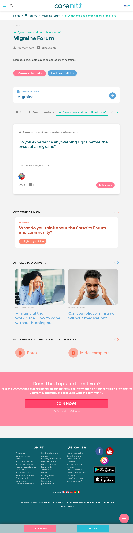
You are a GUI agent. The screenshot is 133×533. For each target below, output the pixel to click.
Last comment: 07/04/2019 (33, 165)
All (21, 112)
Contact (45, 478)
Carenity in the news (51, 459)
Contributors (22, 470)
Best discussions (43, 112)
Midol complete (95, 353)
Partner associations (26, 467)
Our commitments (25, 484)
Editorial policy (48, 461)
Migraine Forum (51, 15)
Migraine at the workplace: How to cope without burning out (37, 318)
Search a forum (74, 456)
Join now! (66, 404)
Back (17, 25)
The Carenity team (24, 461)
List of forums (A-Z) (76, 470)
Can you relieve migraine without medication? (91, 315)
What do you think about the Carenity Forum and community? (62, 230)
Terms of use (47, 470)
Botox (32, 353)
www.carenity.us (33, 502)
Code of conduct (49, 464)
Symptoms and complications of (39, 32)
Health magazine (75, 453)
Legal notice (47, 467)
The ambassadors (24, 464)
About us (20, 453)
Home (16, 15)
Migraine (25, 96)
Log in (93, 528)
